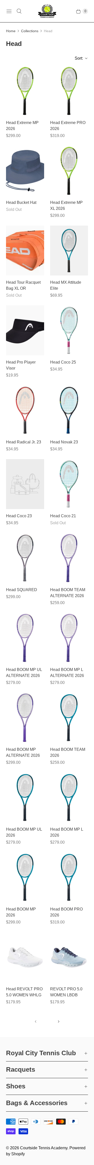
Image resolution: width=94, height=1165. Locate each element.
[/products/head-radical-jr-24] (25, 410)
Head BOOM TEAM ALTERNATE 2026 (67, 593)
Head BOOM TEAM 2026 (67, 752)
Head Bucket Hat (21, 202)
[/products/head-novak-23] (69, 410)
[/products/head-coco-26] (69, 330)
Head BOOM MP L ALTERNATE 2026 (67, 672)
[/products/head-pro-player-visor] (25, 330)
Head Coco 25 (63, 362)
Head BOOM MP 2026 (21, 912)
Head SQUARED (21, 590)
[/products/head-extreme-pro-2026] (69, 91)
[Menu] (9, 11)
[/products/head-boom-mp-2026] (25, 877)
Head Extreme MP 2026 (22, 126)
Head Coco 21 (63, 516)
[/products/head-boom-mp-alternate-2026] (25, 718)
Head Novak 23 (64, 442)
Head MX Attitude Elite (65, 285)
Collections (29, 31)
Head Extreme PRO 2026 (67, 126)
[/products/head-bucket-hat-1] (25, 171)
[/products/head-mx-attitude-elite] (69, 250)
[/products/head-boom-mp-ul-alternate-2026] (25, 638)
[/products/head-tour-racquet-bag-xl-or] (25, 250)
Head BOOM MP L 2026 (66, 832)
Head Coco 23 (19, 516)
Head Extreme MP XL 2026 (66, 205)
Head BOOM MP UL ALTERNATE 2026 (24, 672)
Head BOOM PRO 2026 (66, 912)
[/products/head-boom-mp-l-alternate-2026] (69, 638)
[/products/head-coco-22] (69, 484)
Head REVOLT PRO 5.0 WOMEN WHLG (24, 992)
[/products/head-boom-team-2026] (69, 718)
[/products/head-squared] (25, 558)
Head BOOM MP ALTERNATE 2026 (23, 752)
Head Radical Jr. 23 (23, 442)
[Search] (19, 11)
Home (11, 31)
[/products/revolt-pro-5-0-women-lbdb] (69, 957)
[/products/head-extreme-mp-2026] (25, 91)
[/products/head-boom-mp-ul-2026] (25, 797)
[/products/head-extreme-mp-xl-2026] (69, 171)
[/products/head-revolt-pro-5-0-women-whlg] (25, 957)
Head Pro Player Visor (21, 365)
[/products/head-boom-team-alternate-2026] (69, 558)
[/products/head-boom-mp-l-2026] (69, 797)
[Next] (58, 1021)
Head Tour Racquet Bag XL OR (23, 285)
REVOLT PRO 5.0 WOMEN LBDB (66, 992)
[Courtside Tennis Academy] (47, 11)
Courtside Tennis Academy (43, 1148)
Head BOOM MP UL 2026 (24, 832)
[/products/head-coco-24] (25, 484)
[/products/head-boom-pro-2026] (69, 877)
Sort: (77, 58)
